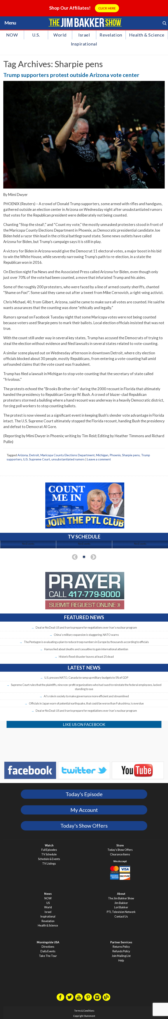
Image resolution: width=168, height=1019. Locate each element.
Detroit (34, 455)
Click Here (107, 8)
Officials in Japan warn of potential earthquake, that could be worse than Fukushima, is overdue (86, 703)
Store (120, 845)
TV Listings (49, 863)
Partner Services (121, 942)
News (48, 893)
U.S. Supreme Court (36, 459)
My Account (84, 810)
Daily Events (47, 951)
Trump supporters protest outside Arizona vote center (71, 75)
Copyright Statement (84, 1016)
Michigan (102, 455)
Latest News (84, 668)
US (48, 903)
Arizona (23, 455)
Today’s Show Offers (120, 849)
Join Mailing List (121, 956)
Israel (84, 34)
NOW (12, 34)
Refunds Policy (121, 951)
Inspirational (84, 43)
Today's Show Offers (84, 826)
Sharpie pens (131, 455)
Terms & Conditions (84, 1010)
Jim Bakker (85, 22)
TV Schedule (49, 854)
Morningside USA (48, 942)
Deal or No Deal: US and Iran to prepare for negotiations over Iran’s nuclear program (86, 627)
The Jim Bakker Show (121, 898)
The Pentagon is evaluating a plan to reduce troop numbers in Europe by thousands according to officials (86, 642)
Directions (48, 946)
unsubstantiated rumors (68, 459)
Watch (49, 845)
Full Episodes (49, 849)
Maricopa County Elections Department (67, 455)
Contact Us (121, 916)
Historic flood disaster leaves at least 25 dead (86, 656)
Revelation (111, 34)
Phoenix (115, 455)
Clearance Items (120, 854)
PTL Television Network (121, 912)
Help (121, 960)
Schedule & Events (49, 859)
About (121, 893)
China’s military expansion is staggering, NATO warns (86, 634)
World (60, 34)
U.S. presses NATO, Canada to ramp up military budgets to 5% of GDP (86, 677)
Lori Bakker (121, 907)
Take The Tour (48, 956)
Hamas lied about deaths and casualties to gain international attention (86, 649)
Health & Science (146, 34)
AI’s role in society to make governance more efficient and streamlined (86, 696)
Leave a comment (99, 459)
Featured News (84, 617)
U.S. (36, 34)
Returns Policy (121, 946)
